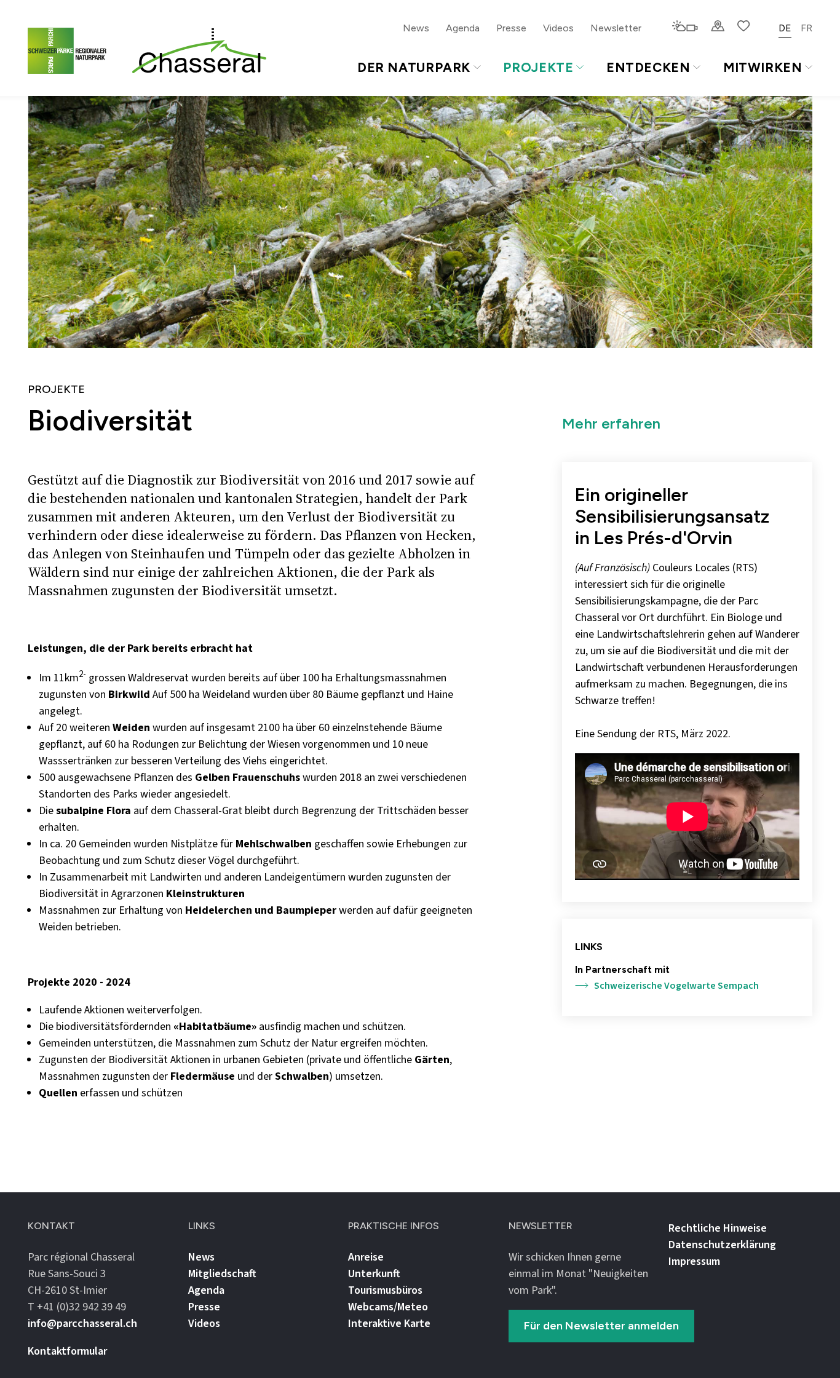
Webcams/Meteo (388, 1307)
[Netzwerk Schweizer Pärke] (74, 51)
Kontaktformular (67, 1351)
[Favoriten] (743, 27)
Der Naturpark (413, 67)
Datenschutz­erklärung (722, 1245)
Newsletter (615, 28)
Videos (558, 28)
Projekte (538, 67)
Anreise (366, 1257)
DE (785, 28)
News (416, 28)
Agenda (463, 28)
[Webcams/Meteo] (684, 27)
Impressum (694, 1261)
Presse (511, 28)
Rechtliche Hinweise (717, 1228)
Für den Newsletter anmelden (601, 1325)
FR (806, 28)
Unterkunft (374, 1273)
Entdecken (648, 67)
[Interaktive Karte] (717, 27)
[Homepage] (199, 51)
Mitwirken (762, 67)
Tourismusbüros (385, 1290)
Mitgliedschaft (222, 1273)
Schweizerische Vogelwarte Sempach (676, 985)
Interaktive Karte (389, 1323)
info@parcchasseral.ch (82, 1323)
